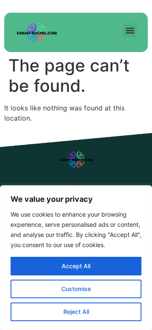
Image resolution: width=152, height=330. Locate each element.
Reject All (76, 311)
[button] (130, 30)
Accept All (76, 266)
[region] (76, 257)
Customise (76, 288)
